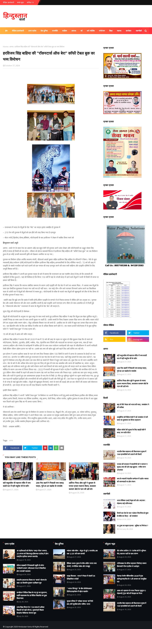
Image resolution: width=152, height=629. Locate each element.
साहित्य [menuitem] (64, 30)
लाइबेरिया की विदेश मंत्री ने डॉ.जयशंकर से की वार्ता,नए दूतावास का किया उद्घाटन (132, 418)
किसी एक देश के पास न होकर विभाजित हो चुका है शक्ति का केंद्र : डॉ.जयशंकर (132, 514)
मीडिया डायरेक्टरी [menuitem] (18, 30)
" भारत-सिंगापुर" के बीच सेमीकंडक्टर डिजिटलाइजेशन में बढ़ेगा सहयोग (79, 590)
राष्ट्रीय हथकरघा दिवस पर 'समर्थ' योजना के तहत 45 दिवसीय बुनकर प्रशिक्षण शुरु (32, 581)
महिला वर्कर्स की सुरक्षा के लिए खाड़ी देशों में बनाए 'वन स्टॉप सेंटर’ (131, 431)
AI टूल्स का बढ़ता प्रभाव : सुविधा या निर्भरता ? (132, 525)
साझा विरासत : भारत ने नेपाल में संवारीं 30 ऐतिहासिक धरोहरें (81, 577)
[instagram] (138, 339)
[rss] (114, 339)
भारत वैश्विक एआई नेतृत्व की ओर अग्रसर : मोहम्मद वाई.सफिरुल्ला (131, 502)
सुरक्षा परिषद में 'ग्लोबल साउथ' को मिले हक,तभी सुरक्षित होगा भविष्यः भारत (80, 602)
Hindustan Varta (25, 626)
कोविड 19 (30, 2)
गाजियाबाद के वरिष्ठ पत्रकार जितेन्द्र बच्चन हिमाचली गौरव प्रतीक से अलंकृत (131, 564)
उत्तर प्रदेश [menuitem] (32, 30)
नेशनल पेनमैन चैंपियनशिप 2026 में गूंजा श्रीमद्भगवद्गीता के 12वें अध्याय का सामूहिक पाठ (132, 578)
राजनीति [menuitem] (55, 30)
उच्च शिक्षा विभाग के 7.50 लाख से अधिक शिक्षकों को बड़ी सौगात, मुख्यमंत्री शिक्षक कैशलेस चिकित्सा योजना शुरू (30, 610)
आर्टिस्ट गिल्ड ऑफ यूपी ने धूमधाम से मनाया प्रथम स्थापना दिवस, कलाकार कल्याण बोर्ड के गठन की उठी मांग (82, 485)
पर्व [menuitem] (81, 30)
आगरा (11, 46)
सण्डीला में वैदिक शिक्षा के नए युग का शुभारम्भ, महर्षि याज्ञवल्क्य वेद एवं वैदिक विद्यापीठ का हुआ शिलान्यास (32, 595)
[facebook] (114, 332)
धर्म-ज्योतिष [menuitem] (91, 30)
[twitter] (138, 332)
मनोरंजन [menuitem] (102, 30)
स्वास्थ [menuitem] (119, 30)
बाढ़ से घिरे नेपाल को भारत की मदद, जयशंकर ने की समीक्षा (133, 406)
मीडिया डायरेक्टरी (8, 2)
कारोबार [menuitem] (128, 30)
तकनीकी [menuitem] (139, 30)
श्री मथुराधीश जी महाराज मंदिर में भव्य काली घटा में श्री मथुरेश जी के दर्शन (17, 484)
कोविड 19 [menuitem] (8, 37)
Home (5, 46)
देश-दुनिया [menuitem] (44, 30)
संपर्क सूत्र (20, 2)
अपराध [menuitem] (73, 30)
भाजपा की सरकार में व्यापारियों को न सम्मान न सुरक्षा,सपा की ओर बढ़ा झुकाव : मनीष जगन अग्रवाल (132, 467)
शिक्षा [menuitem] (111, 30)
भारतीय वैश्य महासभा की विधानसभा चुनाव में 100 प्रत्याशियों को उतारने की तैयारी (131, 453)
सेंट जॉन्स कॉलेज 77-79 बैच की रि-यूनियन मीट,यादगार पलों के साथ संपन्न (131, 552)
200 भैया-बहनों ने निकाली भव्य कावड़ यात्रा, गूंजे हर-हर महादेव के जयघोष (50, 484)
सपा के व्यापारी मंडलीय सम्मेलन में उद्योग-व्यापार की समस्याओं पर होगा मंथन (133, 480)
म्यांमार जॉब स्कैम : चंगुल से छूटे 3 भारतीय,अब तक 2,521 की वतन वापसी (82, 552)
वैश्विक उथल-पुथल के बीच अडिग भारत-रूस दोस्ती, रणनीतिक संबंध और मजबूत (82, 564)
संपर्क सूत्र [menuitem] (20, 37)
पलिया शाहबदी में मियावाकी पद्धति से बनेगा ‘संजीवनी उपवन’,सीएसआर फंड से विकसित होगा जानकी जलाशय (31, 568)
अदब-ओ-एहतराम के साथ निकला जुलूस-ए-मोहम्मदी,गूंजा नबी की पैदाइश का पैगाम (131, 592)
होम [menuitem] (6, 30)
